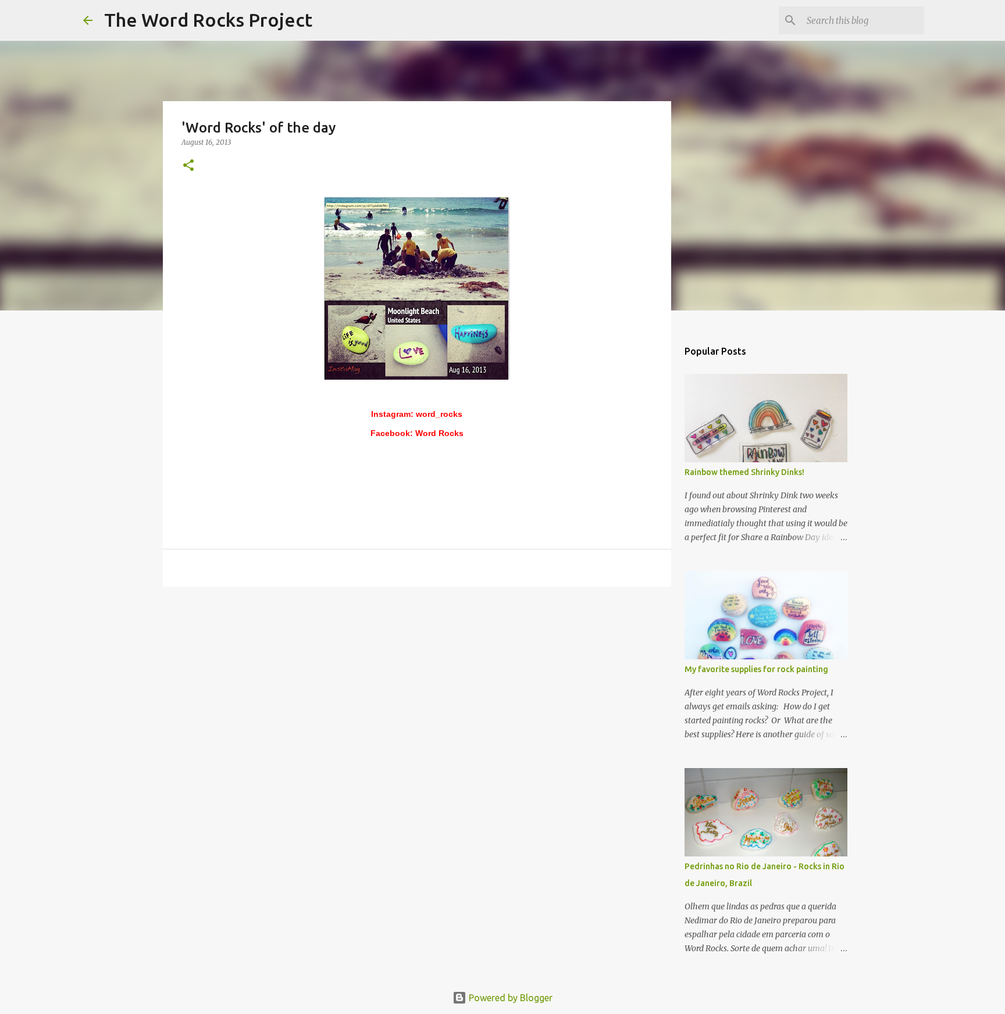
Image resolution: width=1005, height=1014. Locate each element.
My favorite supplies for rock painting (756, 669)
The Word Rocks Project (208, 19)
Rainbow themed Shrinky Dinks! (744, 472)
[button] (188, 166)
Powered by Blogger (509, 997)
